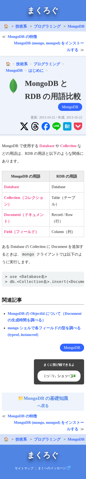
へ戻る (46, 402)
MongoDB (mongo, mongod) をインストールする (49, 46)
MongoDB (14, 70)
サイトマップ (24, 468)
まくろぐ (43, 10)
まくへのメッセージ (52, 468)
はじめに (36, 70)
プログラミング (47, 26)
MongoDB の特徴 (22, 37)
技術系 (21, 26)
